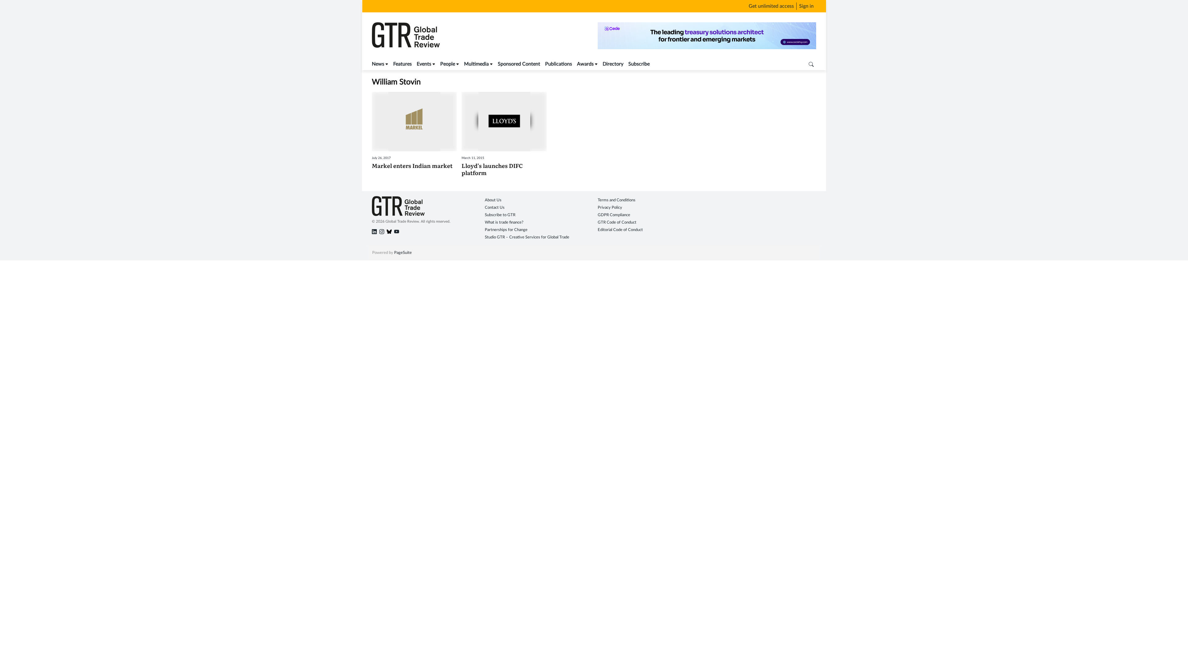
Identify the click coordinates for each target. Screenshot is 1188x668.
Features (402, 64)
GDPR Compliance (614, 215)
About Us (493, 200)
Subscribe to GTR (500, 215)
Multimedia (476, 64)
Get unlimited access (771, 6)
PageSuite (403, 253)
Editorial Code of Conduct (620, 230)
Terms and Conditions (616, 200)
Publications (558, 64)
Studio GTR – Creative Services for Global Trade (527, 237)
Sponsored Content (519, 64)
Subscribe (639, 64)
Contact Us (495, 208)
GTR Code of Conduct (617, 223)
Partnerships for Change (506, 230)
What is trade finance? (504, 223)
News (378, 64)
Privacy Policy (610, 208)
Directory (613, 64)
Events (424, 64)
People (447, 64)
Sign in (806, 6)
